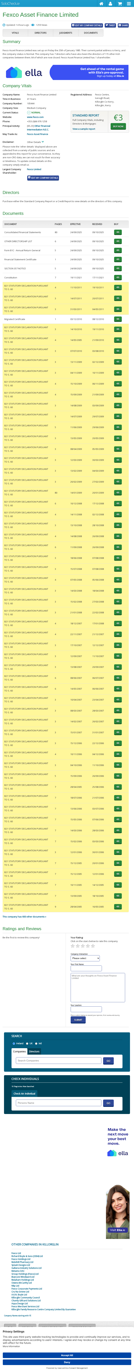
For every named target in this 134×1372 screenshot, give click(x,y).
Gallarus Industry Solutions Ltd (27, 1268)
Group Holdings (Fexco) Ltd (25, 1273)
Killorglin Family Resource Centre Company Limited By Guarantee (44, 1309)
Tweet (112, 25)
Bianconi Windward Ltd (23, 1276)
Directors (41, 32)
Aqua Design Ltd (20, 1303)
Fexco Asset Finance (37, 134)
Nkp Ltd (15, 1285)
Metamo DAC (18, 1270)
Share (125, 25)
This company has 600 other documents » (24, 916)
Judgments (65, 32)
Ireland (19, 1043)
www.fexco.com (35, 117)
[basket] (120, 3)
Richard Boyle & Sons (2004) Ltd (27, 1256)
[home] (102, 3)
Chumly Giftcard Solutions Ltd (26, 1300)
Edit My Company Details (88, 25)
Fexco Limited (34, 169)
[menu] (129, 3)
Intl (40, 1043)
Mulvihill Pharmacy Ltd (22, 1262)
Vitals (15, 32)
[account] (111, 3)
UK (31, 1043)
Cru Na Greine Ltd (20, 1291)
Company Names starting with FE (17, 1315)
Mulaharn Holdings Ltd (23, 1279)
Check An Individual (24, 1093)
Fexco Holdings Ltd (21, 1259)
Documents (91, 32)
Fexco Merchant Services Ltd (25, 1306)
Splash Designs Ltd (21, 1265)
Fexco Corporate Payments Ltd (27, 1288)
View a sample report (84, 128)
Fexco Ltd (16, 1253)
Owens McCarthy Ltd (22, 1282)
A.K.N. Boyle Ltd (19, 1294)
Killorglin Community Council (26, 1297)
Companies (19, 1051)
